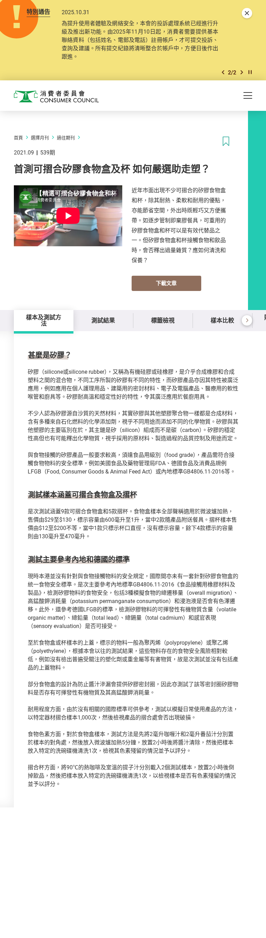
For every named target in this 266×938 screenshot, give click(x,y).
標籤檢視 (163, 320)
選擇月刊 (40, 137)
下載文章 (166, 283)
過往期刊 (66, 137)
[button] (223, 72)
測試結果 (103, 320)
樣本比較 (222, 320)
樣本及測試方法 (43, 320)
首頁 (18, 137)
